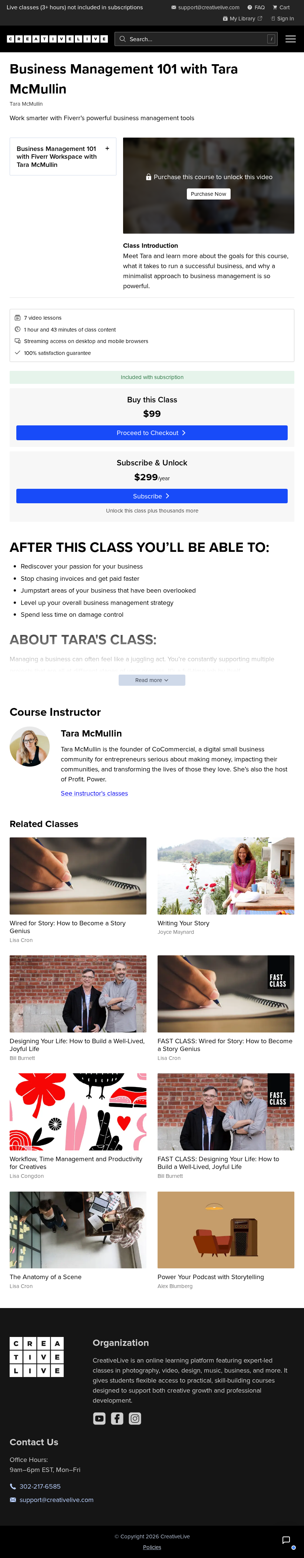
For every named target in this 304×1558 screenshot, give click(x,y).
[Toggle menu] (290, 39)
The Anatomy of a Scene (46, 1276)
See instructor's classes (94, 793)
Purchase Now (208, 194)
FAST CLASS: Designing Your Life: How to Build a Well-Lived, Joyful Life (218, 1163)
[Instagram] (135, 1418)
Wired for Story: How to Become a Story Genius (68, 927)
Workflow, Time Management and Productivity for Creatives (76, 1163)
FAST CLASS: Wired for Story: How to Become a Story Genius (225, 1045)
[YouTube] (99, 1418)
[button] (286, 1540)
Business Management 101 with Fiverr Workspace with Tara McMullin (57, 156)
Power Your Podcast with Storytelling (211, 1276)
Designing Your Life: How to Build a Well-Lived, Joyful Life (77, 1045)
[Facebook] (117, 1418)
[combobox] (196, 39)
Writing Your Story (183, 923)
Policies (152, 1547)
